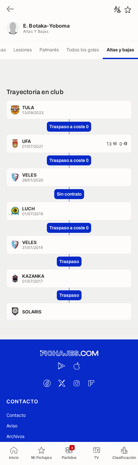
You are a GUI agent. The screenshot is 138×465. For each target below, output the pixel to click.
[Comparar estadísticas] (117, 9)
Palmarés (49, 49)
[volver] (10, 9)
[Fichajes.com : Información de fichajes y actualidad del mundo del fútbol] (69, 353)
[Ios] (76, 366)
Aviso (11, 425)
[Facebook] (47, 383)
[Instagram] (76, 383)
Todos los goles (82, 49)
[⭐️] (128, 9)
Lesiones (22, 49)
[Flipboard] (91, 383)
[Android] (61, 366)
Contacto (16, 415)
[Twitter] (61, 383)
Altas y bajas (120, 49)
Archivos (15, 436)
